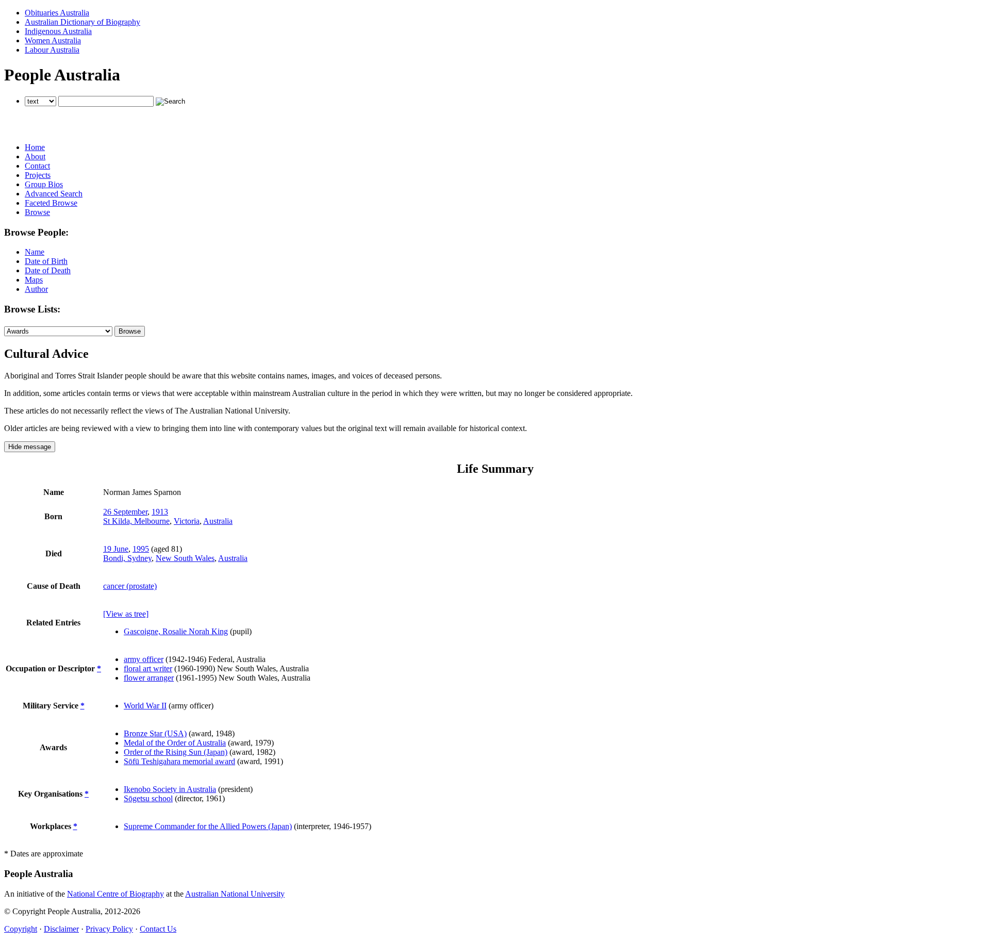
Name (34, 251)
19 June (115, 548)
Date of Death (48, 270)
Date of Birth (46, 261)
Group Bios (44, 184)
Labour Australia (52, 49)
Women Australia (53, 40)
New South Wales (185, 558)
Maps (34, 279)
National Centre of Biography (115, 893)
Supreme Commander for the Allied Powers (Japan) (208, 826)
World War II (145, 705)
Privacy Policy (109, 928)
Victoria (187, 521)
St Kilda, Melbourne (136, 521)
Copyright (20, 928)
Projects (38, 175)
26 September (125, 511)
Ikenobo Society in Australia (170, 789)
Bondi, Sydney (127, 558)
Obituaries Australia (57, 12)
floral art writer (148, 668)
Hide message (29, 447)
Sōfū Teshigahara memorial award (179, 761)
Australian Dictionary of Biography (82, 22)
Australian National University (235, 893)
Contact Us (158, 928)
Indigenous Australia (58, 31)
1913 (160, 511)
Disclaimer (61, 928)
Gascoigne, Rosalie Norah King (176, 631)
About (35, 156)
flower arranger (149, 677)
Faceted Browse (51, 203)
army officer (143, 659)
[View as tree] (125, 613)
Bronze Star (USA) (155, 733)
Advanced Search (53, 193)
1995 (141, 548)
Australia (218, 521)
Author (36, 289)
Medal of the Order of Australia (175, 742)
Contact (37, 165)
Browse (37, 212)
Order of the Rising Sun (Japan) (175, 752)
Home (35, 147)
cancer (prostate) (130, 586)
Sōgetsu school (148, 798)
